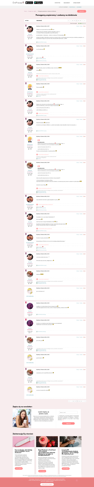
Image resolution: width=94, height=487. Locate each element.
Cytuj (77, 26)
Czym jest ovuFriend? (63, 7)
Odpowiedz (81, 11)
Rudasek (30, 72)
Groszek (30, 34)
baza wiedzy (67, 2)
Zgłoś (84, 26)
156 (72, 20)
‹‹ (68, 20)
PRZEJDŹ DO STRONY (47, 484)
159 (78, 20)
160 (80, 20)
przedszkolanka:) (30, 54)
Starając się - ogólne (32, 11)
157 (74, 20)
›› (84, 20)
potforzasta (30, 91)
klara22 (30, 311)
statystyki (57, 2)
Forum (25, 11)
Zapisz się (68, 423)
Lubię (81, 26)
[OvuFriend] (18, 3)
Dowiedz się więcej (49, 481)
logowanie (79, 7)
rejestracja (72, 7)
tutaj (63, 419)
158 (76, 20)
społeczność (76, 2)
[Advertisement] (17, 27)
